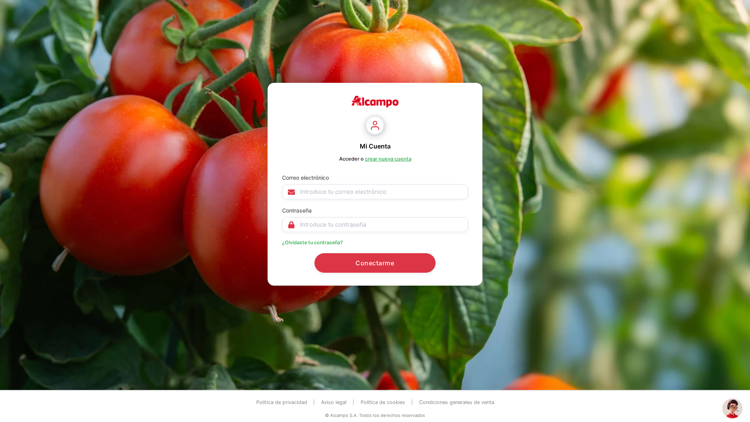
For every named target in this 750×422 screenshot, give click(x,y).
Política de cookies (383, 402)
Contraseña (297, 210)
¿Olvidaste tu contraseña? (312, 242)
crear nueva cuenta (388, 159)
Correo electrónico (305, 177)
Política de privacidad (281, 402)
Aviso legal (333, 402)
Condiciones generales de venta (456, 402)
